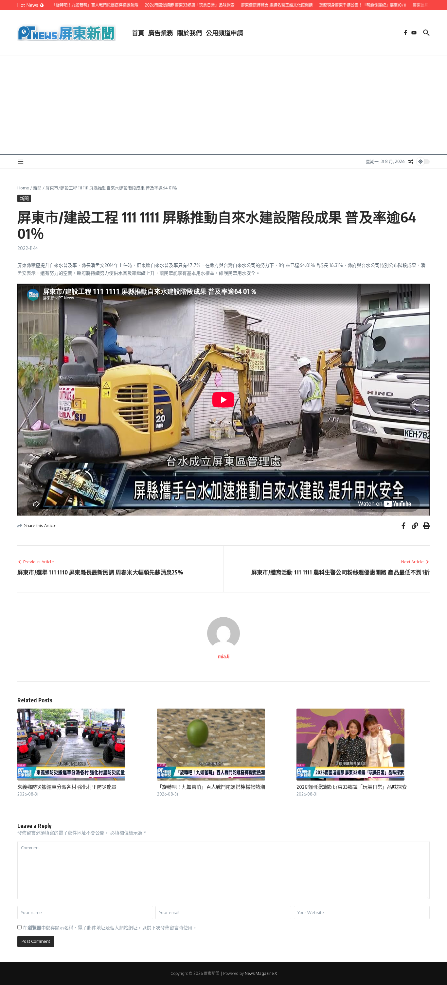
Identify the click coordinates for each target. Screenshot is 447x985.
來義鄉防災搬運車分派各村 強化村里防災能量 (66, 787)
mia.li (223, 656)
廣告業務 (160, 33)
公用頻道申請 (224, 33)
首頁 (138, 33)
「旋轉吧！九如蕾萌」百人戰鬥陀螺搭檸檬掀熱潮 (211, 787)
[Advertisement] (223, 105)
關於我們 (189, 33)
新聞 (37, 187)
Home (23, 187)
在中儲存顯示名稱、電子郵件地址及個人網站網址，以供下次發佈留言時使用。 (110, 927)
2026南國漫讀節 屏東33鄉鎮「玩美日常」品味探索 (351, 787)
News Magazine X (261, 973)
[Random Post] (410, 161)
